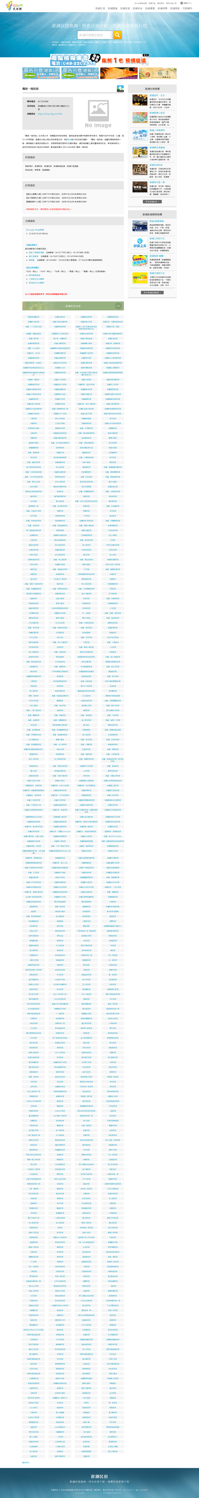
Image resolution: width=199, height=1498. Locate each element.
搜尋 (117, 35)
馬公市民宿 (128, 42)
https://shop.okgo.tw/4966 (50, 113)
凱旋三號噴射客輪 (36, 252)
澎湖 (70, 139)
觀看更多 (25, 1462)
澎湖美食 (137, 8)
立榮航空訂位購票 (36, 279)
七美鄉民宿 (81, 45)
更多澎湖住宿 (153, 201)
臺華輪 (32, 260)
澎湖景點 (175, 8)
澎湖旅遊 (125, 8)
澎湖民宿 (14, 6)
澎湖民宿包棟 (88, 42)
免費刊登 (152, 3)
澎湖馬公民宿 (107, 42)
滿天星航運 (34, 256)
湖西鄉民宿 (62, 45)
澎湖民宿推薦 (65, 42)
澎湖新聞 (162, 8)
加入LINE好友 (141, 1490)
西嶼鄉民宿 (72, 45)
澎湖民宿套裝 (76, 42)
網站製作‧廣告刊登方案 (167, 3)
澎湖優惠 (150, 8)
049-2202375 (128, 1490)
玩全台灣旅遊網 (140, 3)
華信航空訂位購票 (36, 282)
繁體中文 (185, 3)
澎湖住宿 (100, 8)
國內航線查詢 (34, 275)
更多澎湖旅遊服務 (153, 292)
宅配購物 (187, 8)
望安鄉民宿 (137, 42)
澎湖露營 (113, 8)
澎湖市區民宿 (118, 42)
